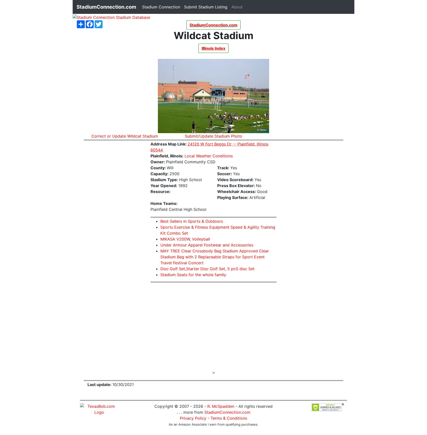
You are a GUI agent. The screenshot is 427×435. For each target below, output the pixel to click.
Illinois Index (213, 48)
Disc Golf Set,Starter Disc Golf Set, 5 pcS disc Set (207, 268)
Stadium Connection (162, 6)
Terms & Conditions (229, 418)
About (238, 6)
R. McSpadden (220, 406)
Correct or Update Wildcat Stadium (124, 136)
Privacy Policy (193, 418)
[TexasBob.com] (99, 408)
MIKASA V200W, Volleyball (185, 239)
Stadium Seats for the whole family (193, 274)
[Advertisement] (113, 219)
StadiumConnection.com (227, 412)
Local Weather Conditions (209, 155)
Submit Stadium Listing (206, 6)
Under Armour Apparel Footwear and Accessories (206, 244)
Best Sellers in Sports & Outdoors (191, 221)
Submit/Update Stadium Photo (213, 136)
